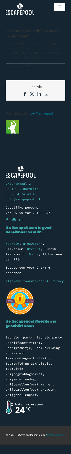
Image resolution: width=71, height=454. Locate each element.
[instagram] (14, 219)
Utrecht (34, 249)
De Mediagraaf (42, 113)
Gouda (34, 254)
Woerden (12, 243)
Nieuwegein (32, 243)
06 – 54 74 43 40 (21, 194)
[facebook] (7, 219)
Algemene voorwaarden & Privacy (35, 281)
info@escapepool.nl (23, 199)
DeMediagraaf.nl (56, 435)
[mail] (20, 219)
